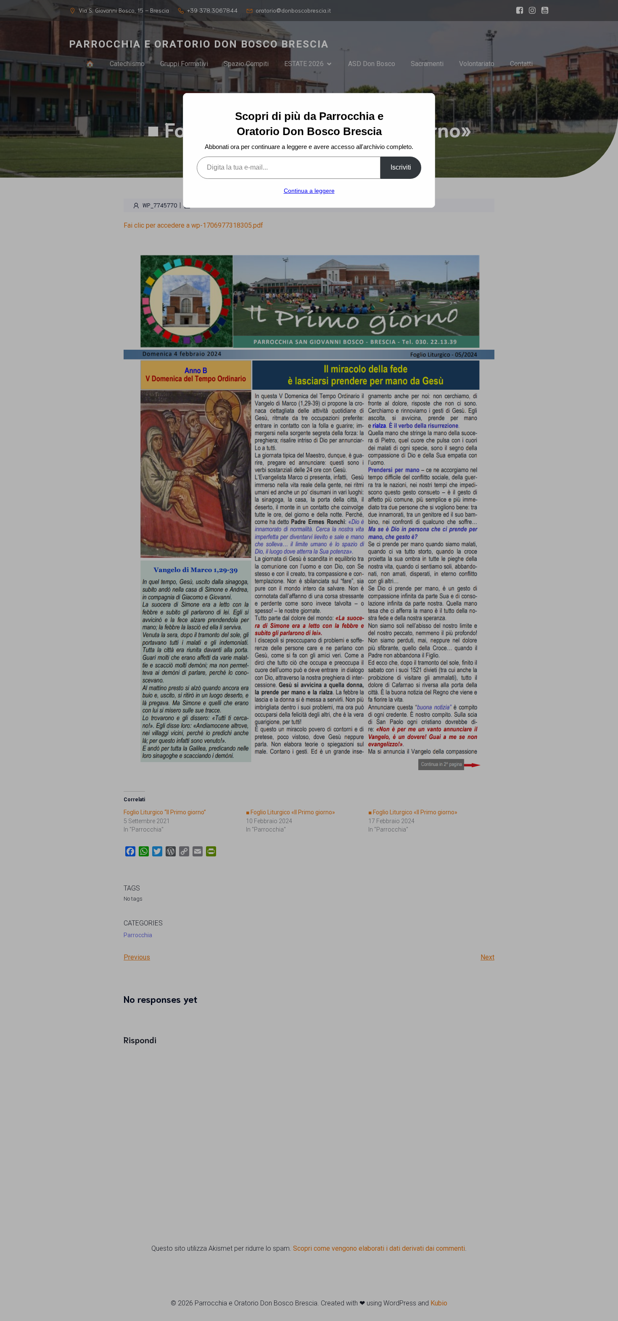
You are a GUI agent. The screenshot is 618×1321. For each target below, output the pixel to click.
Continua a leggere (309, 190)
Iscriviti (401, 167)
